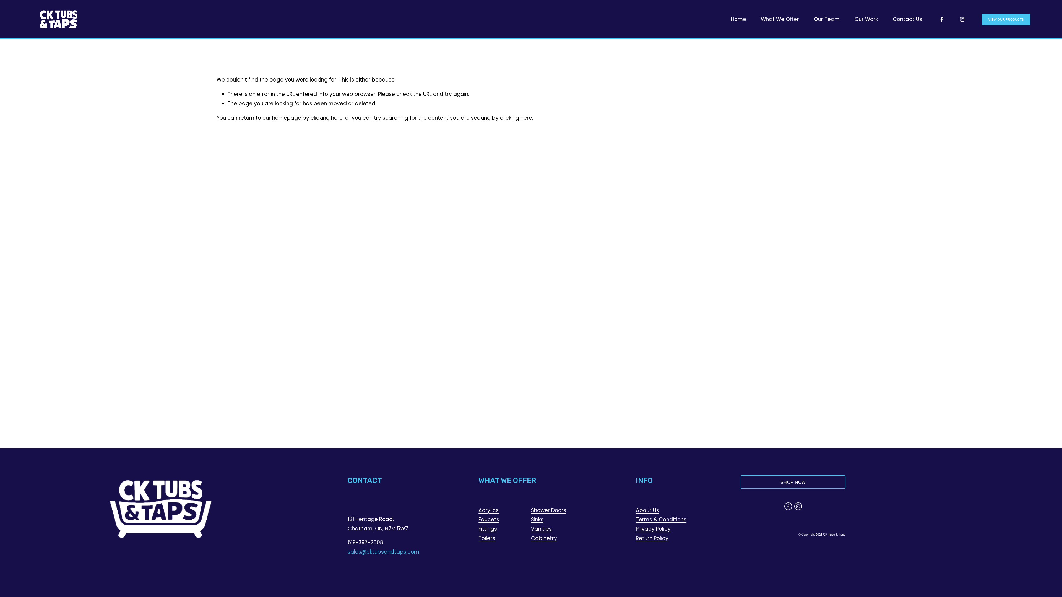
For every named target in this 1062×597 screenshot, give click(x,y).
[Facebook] (941, 19)
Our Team (827, 19)
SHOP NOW (793, 482)
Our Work (866, 19)
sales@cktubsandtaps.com (383, 552)
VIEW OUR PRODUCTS (1006, 19)
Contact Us (907, 19)
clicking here (327, 118)
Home (738, 19)
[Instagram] (962, 19)
